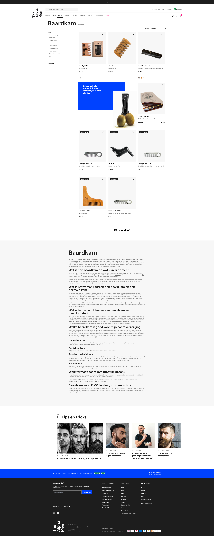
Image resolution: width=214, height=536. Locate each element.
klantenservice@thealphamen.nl (78, 527)
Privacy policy (120, 531)
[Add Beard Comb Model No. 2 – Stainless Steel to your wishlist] (162, 132)
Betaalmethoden (107, 499)
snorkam (71, 281)
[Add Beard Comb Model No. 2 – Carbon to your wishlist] (103, 132)
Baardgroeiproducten (55, 53)
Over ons (105, 493)
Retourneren (106, 505)
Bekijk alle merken (146, 503)
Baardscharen (54, 45)
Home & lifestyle (126, 511)
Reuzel (143, 487)
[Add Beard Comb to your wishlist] (103, 34)
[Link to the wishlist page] (177, 16)
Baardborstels (54, 40)
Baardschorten (54, 48)
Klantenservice (106, 487)
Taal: (65, 506)
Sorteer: (147, 28)
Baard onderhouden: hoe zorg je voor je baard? (79, 458)
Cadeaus (124, 508)
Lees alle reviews (154, 472)
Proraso (143, 490)
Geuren (123, 502)
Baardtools (52, 37)
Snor (50, 56)
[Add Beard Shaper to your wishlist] (103, 179)
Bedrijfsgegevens (107, 496)
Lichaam (123, 496)
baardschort (72, 283)
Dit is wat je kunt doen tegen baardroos (116, 454)
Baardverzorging (53, 35)
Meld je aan (87, 492)
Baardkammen (54, 43)
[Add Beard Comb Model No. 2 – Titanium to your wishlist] (132, 179)
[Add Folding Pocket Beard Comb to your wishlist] (162, 85)
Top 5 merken (146, 483)
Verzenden (105, 502)
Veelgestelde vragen (108, 490)
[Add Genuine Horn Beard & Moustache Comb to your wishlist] (162, 34)
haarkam (113, 295)
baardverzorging (100, 259)
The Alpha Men (108, 483)
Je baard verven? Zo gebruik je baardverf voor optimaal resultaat (142, 455)
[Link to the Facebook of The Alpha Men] (58, 513)
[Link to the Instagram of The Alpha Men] (54, 513)
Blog (58, 416)
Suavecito (143, 493)
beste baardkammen (75, 390)
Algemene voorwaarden (108, 531)
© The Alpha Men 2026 (107, 528)
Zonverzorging (125, 505)
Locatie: (55, 506)
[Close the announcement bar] (211, 2)
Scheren (123, 499)
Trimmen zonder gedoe (128, 514)
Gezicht (123, 493)
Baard (49, 32)
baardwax (117, 275)
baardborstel (135, 316)
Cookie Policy (106, 508)
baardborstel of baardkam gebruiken (102, 316)
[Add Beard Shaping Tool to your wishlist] (132, 132)
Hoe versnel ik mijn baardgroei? (166, 454)
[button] (61, 32)
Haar (122, 487)
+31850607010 (72, 524)
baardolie (105, 321)
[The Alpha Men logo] (37, 13)
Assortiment (126, 483)
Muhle (142, 496)
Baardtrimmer (54, 51)
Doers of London (146, 499)
